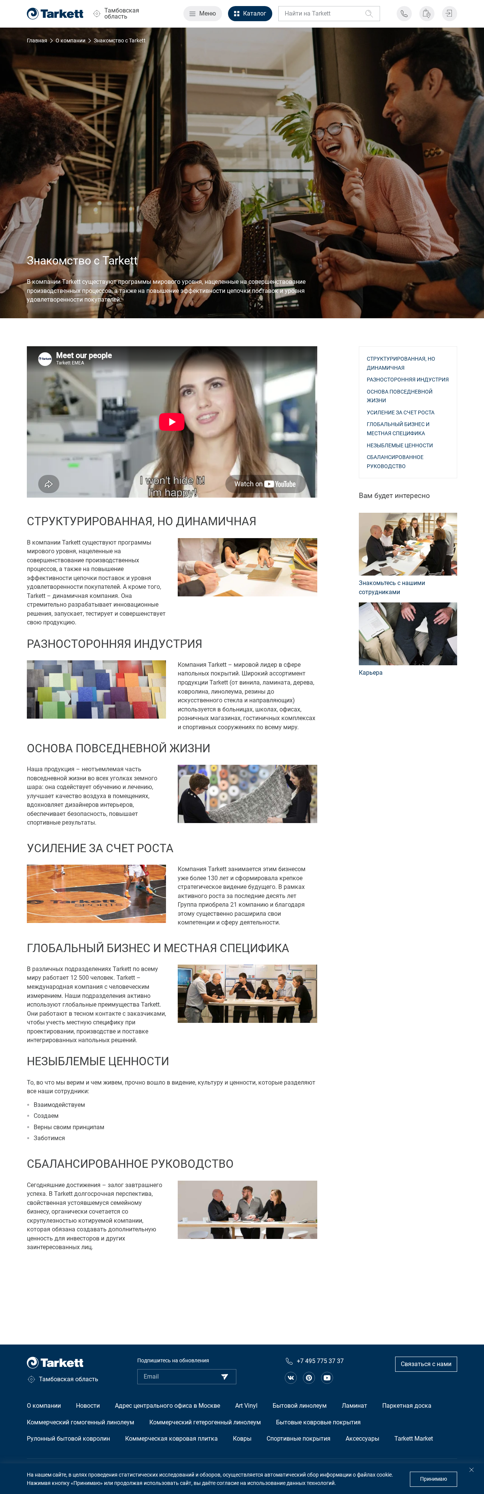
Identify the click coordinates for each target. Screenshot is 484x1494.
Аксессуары (362, 1438)
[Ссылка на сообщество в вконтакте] (291, 1378)
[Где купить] (426, 13)
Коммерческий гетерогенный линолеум (205, 1422)
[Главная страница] (55, 14)
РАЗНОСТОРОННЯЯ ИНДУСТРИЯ (408, 380)
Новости (88, 1405)
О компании (44, 1405)
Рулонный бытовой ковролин (68, 1438)
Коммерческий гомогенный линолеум (80, 1422)
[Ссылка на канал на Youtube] (327, 1378)
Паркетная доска (406, 1405)
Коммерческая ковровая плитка (171, 1438)
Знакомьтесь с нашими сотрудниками (392, 587)
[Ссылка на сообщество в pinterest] (309, 1378)
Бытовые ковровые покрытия (318, 1422)
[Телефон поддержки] (404, 13)
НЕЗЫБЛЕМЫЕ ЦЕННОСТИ (400, 445)
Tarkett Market (413, 1438)
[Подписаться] (224, 1376)
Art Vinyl (246, 1405)
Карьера (371, 672)
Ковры (242, 1438)
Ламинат (354, 1405)
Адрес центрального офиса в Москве (167, 1405)
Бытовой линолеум (300, 1405)
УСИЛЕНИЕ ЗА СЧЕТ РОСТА (400, 412)
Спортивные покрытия (298, 1438)
